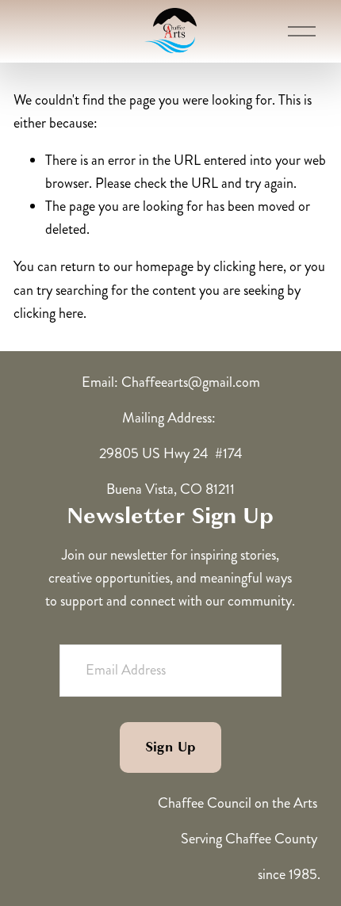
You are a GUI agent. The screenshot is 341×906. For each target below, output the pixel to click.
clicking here (248, 266)
